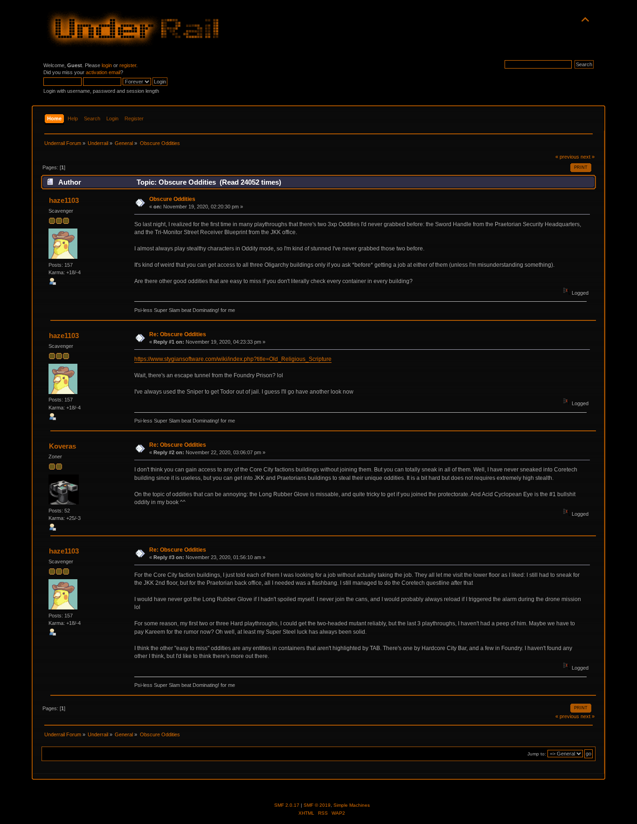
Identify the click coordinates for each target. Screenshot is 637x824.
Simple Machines (351, 805)
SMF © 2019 (317, 805)
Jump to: (536, 753)
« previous (567, 156)
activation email (103, 72)
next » (588, 156)
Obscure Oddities (172, 199)
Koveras (62, 446)
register (127, 65)
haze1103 (64, 200)
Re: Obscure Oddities (177, 334)
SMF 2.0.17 (286, 805)
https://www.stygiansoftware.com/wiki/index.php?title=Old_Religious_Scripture (233, 359)
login (107, 65)
